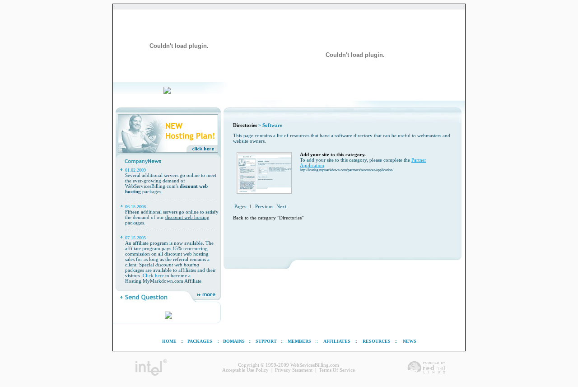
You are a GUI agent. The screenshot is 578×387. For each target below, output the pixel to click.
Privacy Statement (293, 370)
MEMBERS (299, 341)
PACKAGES (199, 341)
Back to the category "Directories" (268, 217)
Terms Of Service (337, 370)
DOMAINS (234, 341)
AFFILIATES (336, 341)
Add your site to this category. (333, 154)
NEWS (409, 341)
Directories (245, 125)
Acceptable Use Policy (245, 370)
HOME (169, 341)
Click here (153, 275)
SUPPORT (266, 341)
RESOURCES (377, 341)
